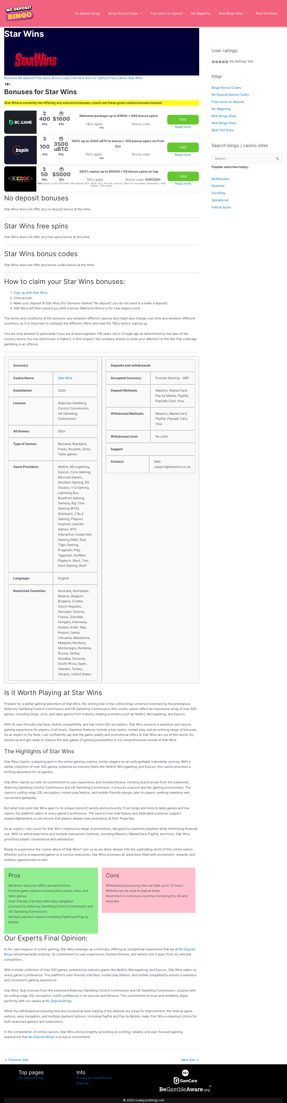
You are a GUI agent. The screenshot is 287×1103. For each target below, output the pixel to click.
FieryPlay (218, 193)
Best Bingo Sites (231, 13)
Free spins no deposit (166, 13)
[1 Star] (213, 61)
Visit (183, 119)
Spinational (220, 200)
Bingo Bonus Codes (123, 13)
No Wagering (200, 13)
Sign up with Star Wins (30, 293)
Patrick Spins (221, 207)
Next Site (190, 1060)
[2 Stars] (216, 61)
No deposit (26, 78)
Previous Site (16, 1060)
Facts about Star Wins (126, 78)
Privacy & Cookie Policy (94, 1078)
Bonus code (60, 78)
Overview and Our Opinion (89, 78)
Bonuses (10, 78)
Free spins (43, 78)
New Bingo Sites (224, 123)
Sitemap (82, 1083)
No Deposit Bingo (59, 1001)
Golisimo (218, 186)
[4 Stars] (223, 61)
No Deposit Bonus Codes (230, 95)
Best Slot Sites (267, 13)
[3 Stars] (220, 61)
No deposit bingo (87, 13)
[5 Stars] (226, 61)
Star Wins (65, 378)
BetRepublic (221, 179)
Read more (183, 127)
